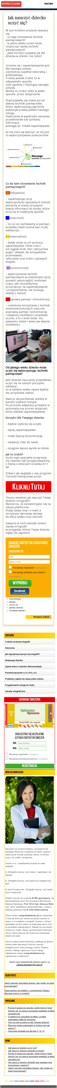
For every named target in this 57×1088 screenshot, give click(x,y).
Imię (14, 743)
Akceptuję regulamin (29, 567)
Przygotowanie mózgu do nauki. (20, 685)
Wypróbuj (20, 583)
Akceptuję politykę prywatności (28, 759)
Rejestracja (29, 766)
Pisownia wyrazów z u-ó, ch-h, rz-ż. (21, 672)
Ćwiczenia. (10, 648)
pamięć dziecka (16, 608)
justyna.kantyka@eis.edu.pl (29, 965)
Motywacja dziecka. (14, 660)
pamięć (12, 602)
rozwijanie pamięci (17, 610)
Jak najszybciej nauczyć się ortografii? (22, 654)
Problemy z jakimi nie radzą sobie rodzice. (24, 678)
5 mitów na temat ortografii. (17, 641)
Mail (15, 748)
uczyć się (13, 605)
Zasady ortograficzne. (15, 691)
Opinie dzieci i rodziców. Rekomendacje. (23, 666)
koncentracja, (15, 599)
